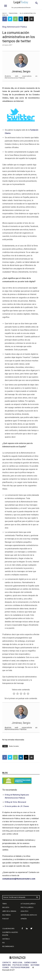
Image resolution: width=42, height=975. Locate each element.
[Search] (37, 897)
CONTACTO (6, 962)
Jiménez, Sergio (21, 71)
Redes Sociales (14, 746)
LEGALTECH (24, 911)
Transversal (13, 13)
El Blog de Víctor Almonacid (15, 802)
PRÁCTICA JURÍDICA (27, 907)
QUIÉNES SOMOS (30, 962)
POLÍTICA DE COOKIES (20, 965)
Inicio (4, 13)
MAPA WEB (6, 965)
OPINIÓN (24, 919)
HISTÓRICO (6, 939)
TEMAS (4, 904)
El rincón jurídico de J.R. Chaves (17, 806)
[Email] (26, 19)
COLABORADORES (8, 929)
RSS (3, 943)
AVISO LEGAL (18, 962)
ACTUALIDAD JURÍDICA (28, 904)
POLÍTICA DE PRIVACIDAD (20, 967)
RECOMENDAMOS (8, 946)
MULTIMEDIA (6, 915)
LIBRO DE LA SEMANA (9, 911)
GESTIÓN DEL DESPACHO (29, 915)
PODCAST (5, 919)
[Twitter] (10, 19)
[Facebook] (4, 19)
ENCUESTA (5, 907)
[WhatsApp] (15, 19)
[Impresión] (31, 19)
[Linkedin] (20, 19)
